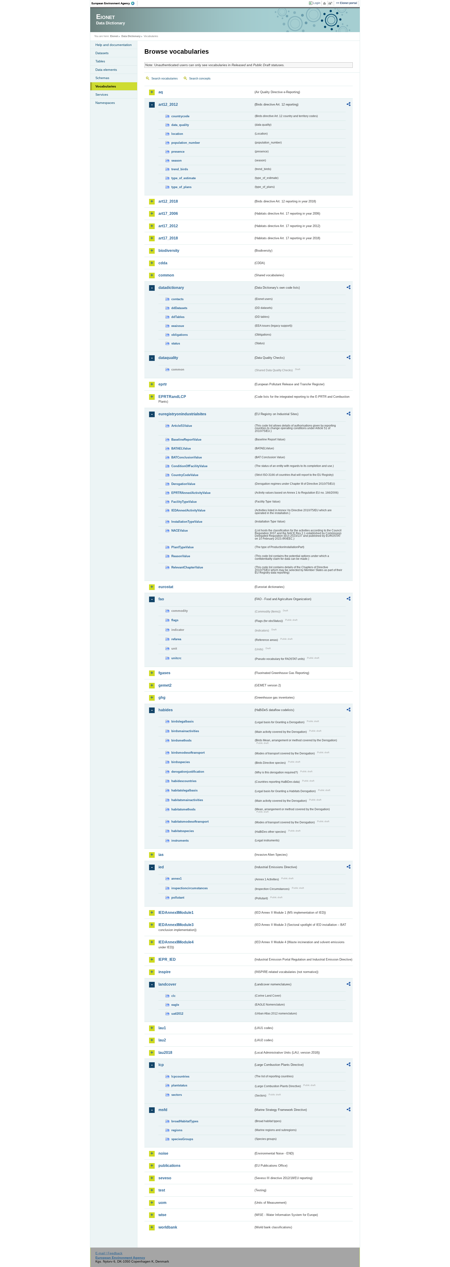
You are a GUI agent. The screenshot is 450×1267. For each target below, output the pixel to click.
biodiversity (168, 251)
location (177, 134)
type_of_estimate (183, 178)
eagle (175, 1004)
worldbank (167, 1227)
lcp (161, 1065)
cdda (162, 263)
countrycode (180, 116)
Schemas (102, 78)
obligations (179, 335)
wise (162, 1215)
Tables (100, 61)
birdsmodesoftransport (188, 752)
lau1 (162, 1028)
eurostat (165, 587)
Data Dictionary (130, 36)
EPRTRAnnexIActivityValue (190, 493)
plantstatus (179, 1085)
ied (161, 867)
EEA (115, 3)
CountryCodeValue (184, 475)
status (175, 343)
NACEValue (179, 530)
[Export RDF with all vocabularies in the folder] (348, 105)
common (166, 275)
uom (162, 1203)
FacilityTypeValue (184, 501)
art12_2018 (168, 201)
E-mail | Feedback (108, 1253)
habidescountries (183, 781)
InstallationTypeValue (186, 521)
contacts (177, 299)
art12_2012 (168, 104)
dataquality (168, 358)
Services (101, 94)
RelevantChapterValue (187, 567)
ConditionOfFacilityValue (189, 466)
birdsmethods (181, 740)
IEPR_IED (167, 959)
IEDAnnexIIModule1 (176, 913)
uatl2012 (177, 1013)
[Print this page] (325, 3)
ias (161, 855)
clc (173, 996)
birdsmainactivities (185, 731)
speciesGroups (182, 1139)
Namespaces (105, 103)
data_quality (180, 125)
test (161, 1190)
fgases (164, 673)
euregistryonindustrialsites (182, 414)
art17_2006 (168, 214)
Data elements (106, 70)
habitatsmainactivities (187, 800)
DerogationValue (183, 484)
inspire (164, 972)
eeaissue (177, 326)
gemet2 (165, 685)
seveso (164, 1178)
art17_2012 (168, 226)
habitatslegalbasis (184, 790)
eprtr (162, 384)
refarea (176, 639)
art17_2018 (168, 238)
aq (160, 92)
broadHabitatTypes (184, 1121)
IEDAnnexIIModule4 (176, 942)
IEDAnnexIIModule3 (176, 925)
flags (174, 620)
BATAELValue (181, 448)
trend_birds (179, 169)
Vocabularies (105, 86)
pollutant (177, 897)
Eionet (114, 36)
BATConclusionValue (186, 457)
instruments (180, 840)
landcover (167, 984)
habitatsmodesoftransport (190, 821)
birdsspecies (180, 762)
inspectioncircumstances (189, 888)
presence (177, 151)
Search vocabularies (164, 78)
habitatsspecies (182, 831)
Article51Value (181, 425)
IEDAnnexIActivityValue (188, 510)
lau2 (162, 1040)
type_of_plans (181, 187)
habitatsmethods (183, 809)
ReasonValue (180, 556)
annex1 (176, 878)
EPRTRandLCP (172, 397)
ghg (161, 698)
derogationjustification (187, 771)
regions (176, 1130)
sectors (176, 1095)
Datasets (102, 53)
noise (163, 1153)
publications (169, 1166)
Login (316, 3)
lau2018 (165, 1053)
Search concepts (199, 78)
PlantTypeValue (182, 547)
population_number (185, 142)
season (176, 160)
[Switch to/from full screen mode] (331, 3)
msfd (162, 1110)
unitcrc (176, 658)
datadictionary (171, 288)
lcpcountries (180, 1076)
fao (161, 599)
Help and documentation (113, 45)
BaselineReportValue (186, 439)
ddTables (177, 317)
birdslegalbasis (182, 721)
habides (165, 710)
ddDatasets (179, 308)
